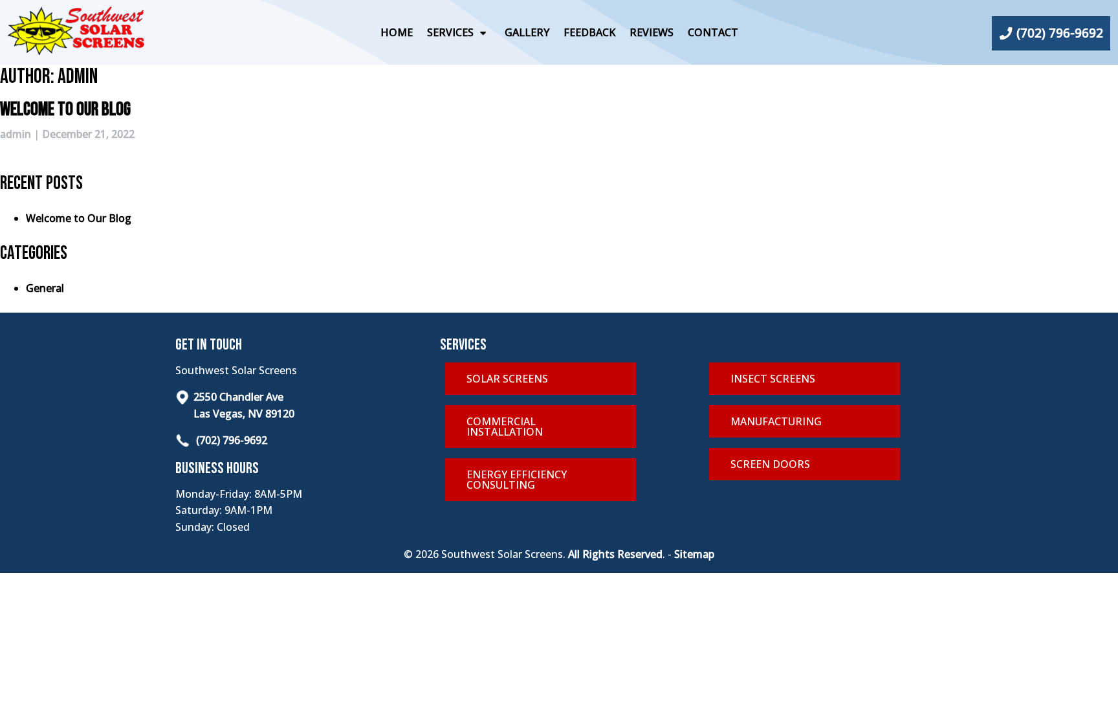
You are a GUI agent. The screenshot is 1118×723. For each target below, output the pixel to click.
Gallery (527, 32)
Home (396, 32)
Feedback (589, 32)
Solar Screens (507, 379)
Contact (713, 32)
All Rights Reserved (615, 554)
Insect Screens (772, 379)
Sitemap (694, 554)
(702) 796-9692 (230, 440)
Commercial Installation (504, 426)
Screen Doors (770, 464)
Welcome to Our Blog (65, 109)
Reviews (652, 32)
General (45, 288)
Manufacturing (776, 421)
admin (15, 134)
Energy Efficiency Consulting (516, 479)
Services (450, 32)
